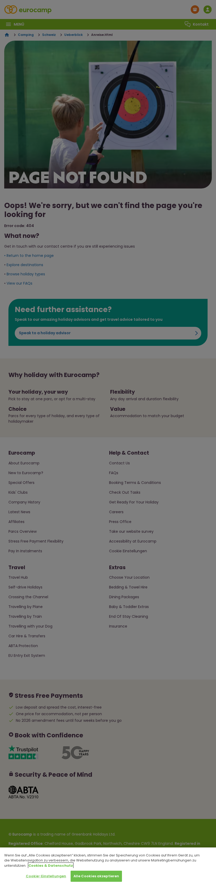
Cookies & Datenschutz (50, 865)
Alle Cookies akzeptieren (96, 876)
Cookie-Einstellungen (46, 876)
